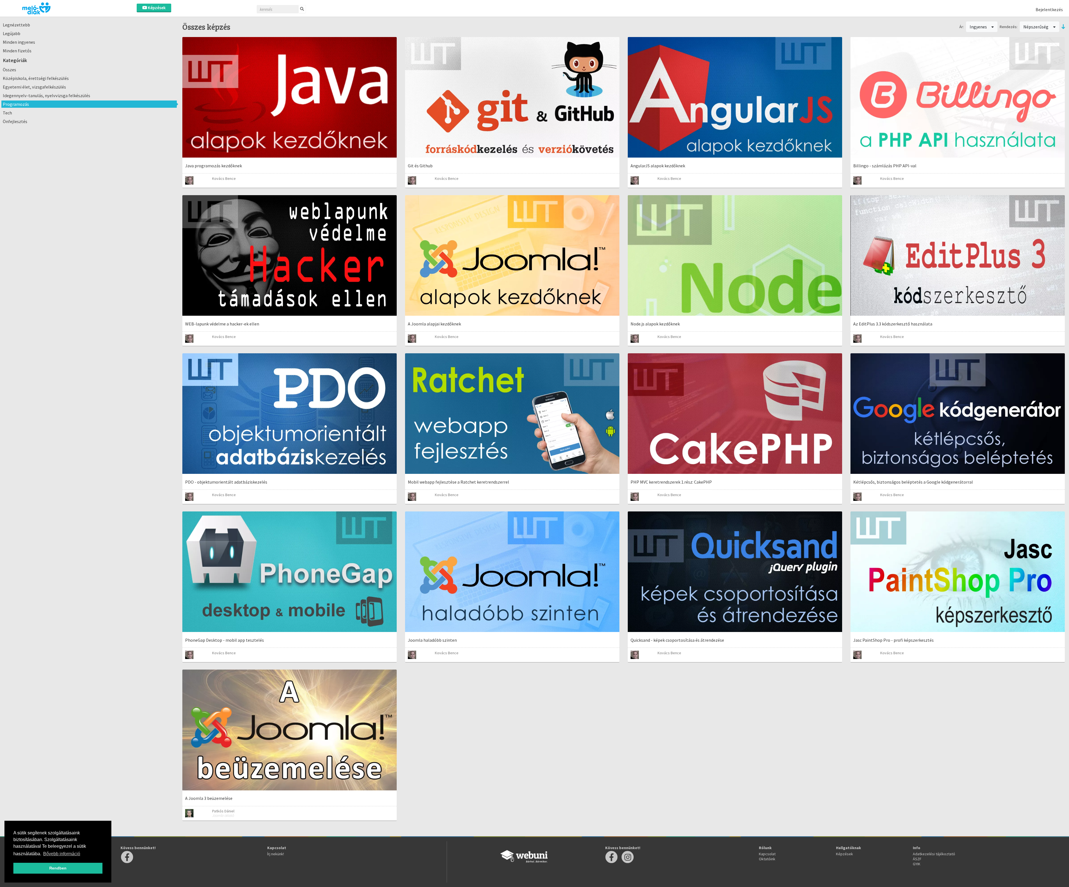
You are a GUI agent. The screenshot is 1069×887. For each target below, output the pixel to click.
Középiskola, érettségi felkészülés (36, 78)
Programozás (16, 104)
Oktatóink (767, 858)
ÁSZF (917, 858)
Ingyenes (979, 27)
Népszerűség (1036, 27)
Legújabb (11, 33)
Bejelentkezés (1049, 9)
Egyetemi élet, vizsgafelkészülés (34, 87)
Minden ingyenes (19, 42)
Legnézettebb (16, 25)
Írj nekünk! (275, 853)
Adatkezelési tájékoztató (934, 853)
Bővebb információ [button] (61, 853)
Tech (7, 113)
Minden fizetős (17, 50)
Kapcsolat (767, 853)
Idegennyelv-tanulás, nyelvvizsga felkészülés (46, 95)
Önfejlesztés (15, 121)
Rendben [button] (58, 868)
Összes (9, 69)
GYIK (916, 863)
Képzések (156, 7)
